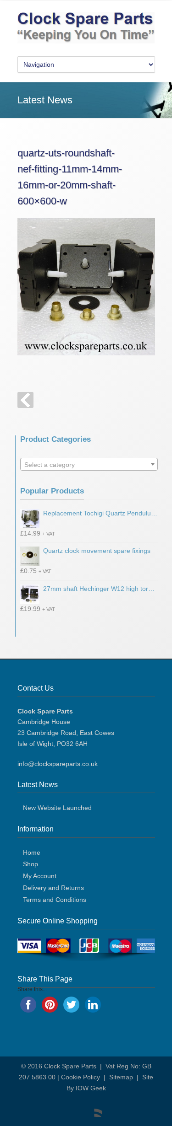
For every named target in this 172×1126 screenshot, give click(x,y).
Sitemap (121, 1077)
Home (31, 852)
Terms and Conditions (54, 899)
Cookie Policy (80, 1077)
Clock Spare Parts (70, 1066)
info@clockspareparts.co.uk (57, 763)
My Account (39, 875)
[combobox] (89, 464)
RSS (93, 1108)
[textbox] (89, 464)
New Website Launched (57, 807)
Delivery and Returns (53, 887)
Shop (30, 864)
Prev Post (25, 400)
